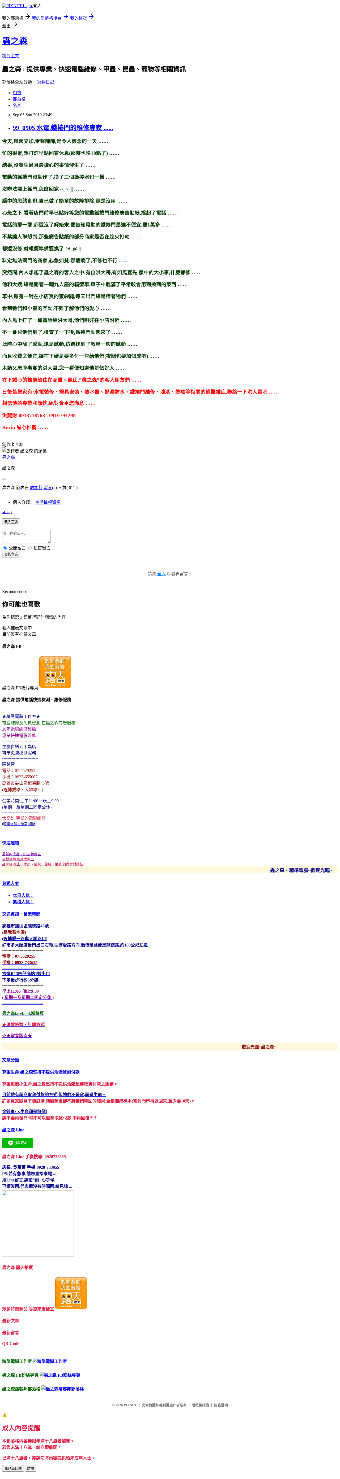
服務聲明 (221, 1405)
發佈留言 (11, 554)
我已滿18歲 (13, 1469)
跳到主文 (10, 56)
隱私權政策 (200, 1405)
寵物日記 (45, 82)
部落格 (19, 99)
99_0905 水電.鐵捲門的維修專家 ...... (63, 127)
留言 (48, 487)
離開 (30, 1469)
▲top (7, 511)
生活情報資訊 (48, 502)
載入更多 (11, 522)
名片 (17, 105)
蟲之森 (15, 41)
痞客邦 (36, 487)
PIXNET (130, 1405)
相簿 (17, 92)
